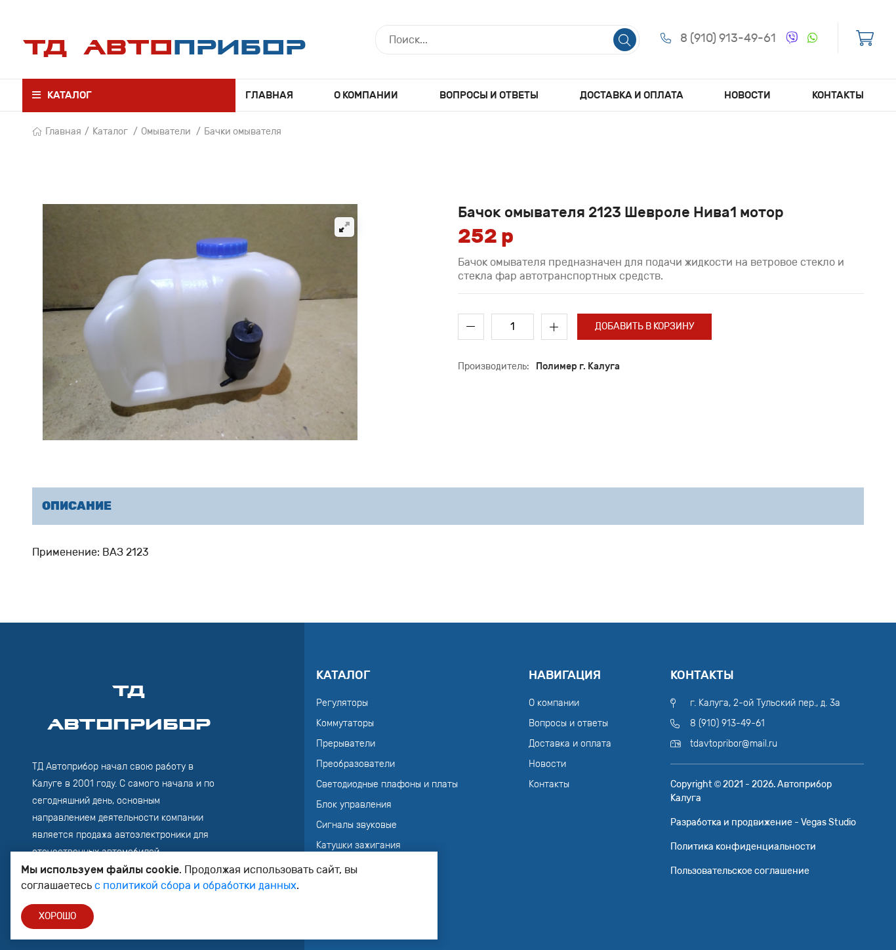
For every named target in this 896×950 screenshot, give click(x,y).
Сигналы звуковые (356, 825)
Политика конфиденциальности (743, 846)
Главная (269, 95)
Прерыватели (345, 743)
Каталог (110, 131)
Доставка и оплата (631, 95)
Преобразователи (355, 764)
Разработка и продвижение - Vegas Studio (763, 822)
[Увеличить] (344, 227)
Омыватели (166, 131)
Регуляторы (342, 703)
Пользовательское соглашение (739, 871)
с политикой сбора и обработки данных (195, 885)
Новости (747, 95)
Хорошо (57, 916)
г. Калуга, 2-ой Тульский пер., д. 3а (765, 703)
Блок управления (354, 804)
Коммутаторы (345, 723)
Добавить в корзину (644, 326)
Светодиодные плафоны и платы (387, 784)
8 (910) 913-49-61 (728, 38)
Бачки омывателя (242, 131)
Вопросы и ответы (489, 95)
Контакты (838, 95)
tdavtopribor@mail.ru (733, 743)
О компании (366, 95)
